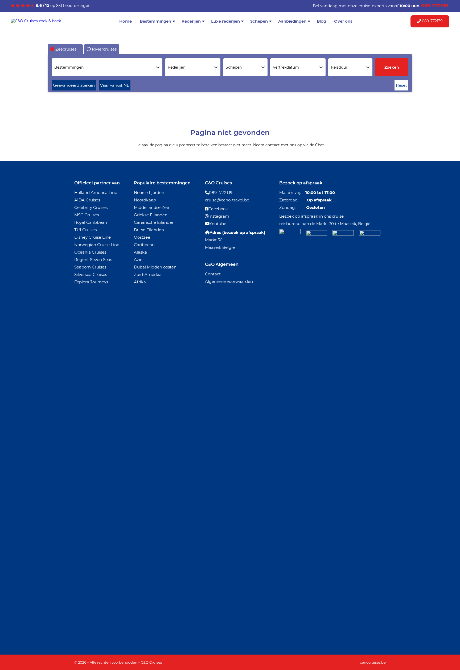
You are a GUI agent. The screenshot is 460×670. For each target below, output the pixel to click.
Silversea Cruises (90, 274)
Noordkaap (145, 199)
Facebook (218, 208)
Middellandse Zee (151, 207)
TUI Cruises (85, 229)
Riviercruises (104, 49)
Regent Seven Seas (93, 259)
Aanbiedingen (292, 21)
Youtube (218, 223)
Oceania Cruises (90, 252)
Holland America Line (95, 192)
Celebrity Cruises (91, 207)
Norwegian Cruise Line (96, 244)
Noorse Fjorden (149, 192)
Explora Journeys (91, 281)
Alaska (140, 252)
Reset (401, 85)
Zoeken (391, 67)
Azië (138, 259)
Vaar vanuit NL (114, 85)
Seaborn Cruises (90, 267)
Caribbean (144, 244)
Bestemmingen (155, 21)
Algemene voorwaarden (229, 281)
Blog (321, 21)
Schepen (259, 21)
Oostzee (142, 237)
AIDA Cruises (87, 199)
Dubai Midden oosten (155, 267)
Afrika (140, 281)
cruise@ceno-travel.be (227, 199)
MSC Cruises (86, 214)
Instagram (218, 216)
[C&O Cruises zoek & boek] (36, 21)
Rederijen (191, 21)
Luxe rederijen (225, 21)
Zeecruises (65, 49)
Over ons (343, 21)
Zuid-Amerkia (148, 274)
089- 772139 (220, 192)
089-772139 (432, 21)
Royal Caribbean (90, 222)
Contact (213, 273)
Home (125, 21)
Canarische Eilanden (154, 222)
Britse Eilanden (149, 229)
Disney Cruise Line (92, 237)
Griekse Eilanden (150, 214)
